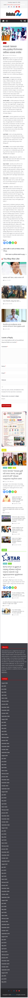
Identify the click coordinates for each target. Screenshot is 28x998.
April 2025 (4, 731)
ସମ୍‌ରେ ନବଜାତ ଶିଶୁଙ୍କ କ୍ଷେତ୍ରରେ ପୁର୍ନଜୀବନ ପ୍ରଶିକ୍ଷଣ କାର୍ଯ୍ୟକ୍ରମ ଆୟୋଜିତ (17, 540)
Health (10, 467)
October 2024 (5, 749)
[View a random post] (24, 21)
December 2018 (5, 960)
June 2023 (4, 797)
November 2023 (5, 782)
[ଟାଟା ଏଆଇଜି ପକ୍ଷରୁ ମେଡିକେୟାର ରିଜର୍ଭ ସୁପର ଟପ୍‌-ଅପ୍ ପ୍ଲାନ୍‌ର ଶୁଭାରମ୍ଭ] (6, 612)
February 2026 (5, 701)
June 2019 (4, 942)
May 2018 (4, 982)
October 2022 (5, 822)
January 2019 (5, 957)
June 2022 (4, 834)
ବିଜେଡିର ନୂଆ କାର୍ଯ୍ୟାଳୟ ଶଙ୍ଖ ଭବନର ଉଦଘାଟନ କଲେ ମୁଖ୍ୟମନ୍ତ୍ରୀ (14, 325)
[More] (15, 243)
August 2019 (5, 936)
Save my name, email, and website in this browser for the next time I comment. (13, 391)
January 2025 (5, 740)
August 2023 (5, 791)
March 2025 (4, 734)
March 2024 (4, 770)
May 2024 (4, 764)
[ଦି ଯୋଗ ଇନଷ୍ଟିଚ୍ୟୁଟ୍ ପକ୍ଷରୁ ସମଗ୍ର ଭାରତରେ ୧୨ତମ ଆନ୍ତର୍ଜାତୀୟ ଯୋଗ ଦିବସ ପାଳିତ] (6, 595)
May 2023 (4, 800)
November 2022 (5, 819)
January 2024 (5, 776)
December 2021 (5, 852)
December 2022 (5, 816)
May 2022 (4, 837)
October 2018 (5, 966)
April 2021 (4, 876)
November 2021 (5, 855)
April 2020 (4, 912)
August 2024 (5, 755)
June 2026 (4, 689)
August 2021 (5, 864)
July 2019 (4, 939)
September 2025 (6, 716)
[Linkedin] (10, 243)
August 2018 (5, 972)
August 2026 (5, 683)
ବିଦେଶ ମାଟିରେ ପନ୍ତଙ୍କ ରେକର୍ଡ (13, 4)
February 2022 (5, 846)
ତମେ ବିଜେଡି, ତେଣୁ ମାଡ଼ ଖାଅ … (12, 301)
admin (15, 55)
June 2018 (4, 979)
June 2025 (4, 725)
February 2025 (5, 737)
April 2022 (4, 840)
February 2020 (5, 918)
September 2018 (6, 969)
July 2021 (4, 867)
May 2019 (4, 945)
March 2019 (4, 951)
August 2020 (5, 900)
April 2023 (4, 803)
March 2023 (4, 806)
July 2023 (4, 794)
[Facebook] (4, 243)
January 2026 (5, 704)
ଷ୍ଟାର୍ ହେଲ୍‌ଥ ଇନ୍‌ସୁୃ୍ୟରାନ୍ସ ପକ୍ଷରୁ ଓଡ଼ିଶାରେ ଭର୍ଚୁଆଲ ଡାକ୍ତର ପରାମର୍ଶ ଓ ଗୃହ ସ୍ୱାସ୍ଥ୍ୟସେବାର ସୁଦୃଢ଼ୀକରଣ (13, 570)
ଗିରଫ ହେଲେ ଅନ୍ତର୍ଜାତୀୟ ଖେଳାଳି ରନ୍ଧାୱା (15, 254)
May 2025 (4, 728)
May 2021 (4, 873)
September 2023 (6, 788)
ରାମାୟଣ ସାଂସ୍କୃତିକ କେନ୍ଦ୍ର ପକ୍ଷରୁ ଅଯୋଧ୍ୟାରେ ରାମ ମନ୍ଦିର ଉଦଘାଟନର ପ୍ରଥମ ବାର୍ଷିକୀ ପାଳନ (17, 530)
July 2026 (4, 686)
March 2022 (4, 843)
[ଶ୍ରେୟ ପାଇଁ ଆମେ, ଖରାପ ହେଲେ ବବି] (14, 263)
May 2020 (4, 909)
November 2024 (5, 746)
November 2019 (5, 927)
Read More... (5, 672)
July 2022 (4, 831)
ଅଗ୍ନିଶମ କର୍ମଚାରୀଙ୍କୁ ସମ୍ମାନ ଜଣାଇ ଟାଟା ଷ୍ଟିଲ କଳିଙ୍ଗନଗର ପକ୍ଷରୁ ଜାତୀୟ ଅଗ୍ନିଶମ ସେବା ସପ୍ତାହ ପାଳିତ (13, 509)
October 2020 (5, 894)
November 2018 (5, 963)
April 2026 (4, 695)
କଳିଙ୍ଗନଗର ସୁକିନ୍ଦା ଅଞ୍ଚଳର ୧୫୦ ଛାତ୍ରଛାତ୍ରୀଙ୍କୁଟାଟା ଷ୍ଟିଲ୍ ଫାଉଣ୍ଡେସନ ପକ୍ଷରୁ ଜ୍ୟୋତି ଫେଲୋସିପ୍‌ (18, 519)
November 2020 (5, 891)
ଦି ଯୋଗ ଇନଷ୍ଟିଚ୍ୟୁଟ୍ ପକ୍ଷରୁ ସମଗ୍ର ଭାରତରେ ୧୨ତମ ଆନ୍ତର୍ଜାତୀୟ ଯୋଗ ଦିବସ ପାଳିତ (18, 594)
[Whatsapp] (13, 243)
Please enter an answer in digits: (10, 396)
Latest (14, 467)
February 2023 (5, 810)
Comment (5, 346)
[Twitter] (7, 243)
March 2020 (4, 915)
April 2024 (4, 767)
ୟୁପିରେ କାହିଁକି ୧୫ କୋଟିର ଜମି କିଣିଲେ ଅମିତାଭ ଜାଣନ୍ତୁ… (13, 250)
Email (3, 373)
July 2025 (4, 722)
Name (4, 366)
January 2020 (5, 921)
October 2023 (5, 785)
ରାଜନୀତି (5, 42)
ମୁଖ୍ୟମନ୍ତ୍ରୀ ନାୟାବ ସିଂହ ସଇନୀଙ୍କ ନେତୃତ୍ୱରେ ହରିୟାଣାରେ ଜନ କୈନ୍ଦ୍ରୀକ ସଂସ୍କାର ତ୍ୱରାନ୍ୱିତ (17, 499)
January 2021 (5, 885)
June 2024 (4, 761)
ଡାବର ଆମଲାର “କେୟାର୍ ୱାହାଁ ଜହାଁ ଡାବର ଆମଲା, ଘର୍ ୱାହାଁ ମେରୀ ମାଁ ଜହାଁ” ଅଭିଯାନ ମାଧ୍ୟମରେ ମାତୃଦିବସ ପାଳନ (13, 475)
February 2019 (5, 954)
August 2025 (5, 719)
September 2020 (6, 897)
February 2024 (5, 773)
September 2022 (6, 825)
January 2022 (5, 849)
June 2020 (4, 906)
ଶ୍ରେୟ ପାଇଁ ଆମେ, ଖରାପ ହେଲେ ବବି (13, 277)
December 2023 (5, 779)
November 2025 (5, 710)
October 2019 (5, 930)
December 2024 (5, 743)
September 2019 (6, 933)
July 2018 (4, 975)
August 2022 (5, 828)
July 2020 (4, 903)
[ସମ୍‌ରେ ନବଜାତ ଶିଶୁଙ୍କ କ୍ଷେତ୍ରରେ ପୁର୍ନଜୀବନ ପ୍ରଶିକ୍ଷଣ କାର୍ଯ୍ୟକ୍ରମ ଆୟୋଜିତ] (6, 541)
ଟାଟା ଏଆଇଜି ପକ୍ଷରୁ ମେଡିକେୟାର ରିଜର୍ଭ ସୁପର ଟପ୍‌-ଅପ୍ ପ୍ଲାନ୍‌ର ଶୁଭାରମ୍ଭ (18, 611)
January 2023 (5, 813)
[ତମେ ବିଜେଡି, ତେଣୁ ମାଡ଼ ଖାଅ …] (14, 286)
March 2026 (4, 698)
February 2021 (5, 882)
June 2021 (4, 870)
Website (4, 380)
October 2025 (5, 713)
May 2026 (4, 692)
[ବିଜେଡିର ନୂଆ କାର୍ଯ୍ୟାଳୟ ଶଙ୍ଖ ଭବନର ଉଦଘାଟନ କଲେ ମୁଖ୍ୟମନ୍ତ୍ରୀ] (14, 310)
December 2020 (5, 888)
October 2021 (5, 858)
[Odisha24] (3, 21)
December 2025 (5, 707)
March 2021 (4, 879)
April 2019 (4, 948)
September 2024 (6, 752)
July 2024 (4, 758)
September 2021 (6, 861)
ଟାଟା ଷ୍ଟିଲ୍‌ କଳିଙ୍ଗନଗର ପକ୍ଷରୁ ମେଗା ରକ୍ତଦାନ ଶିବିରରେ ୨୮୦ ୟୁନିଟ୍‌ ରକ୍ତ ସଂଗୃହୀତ (13, 602)
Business (5, 467)
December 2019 (5, 924)
